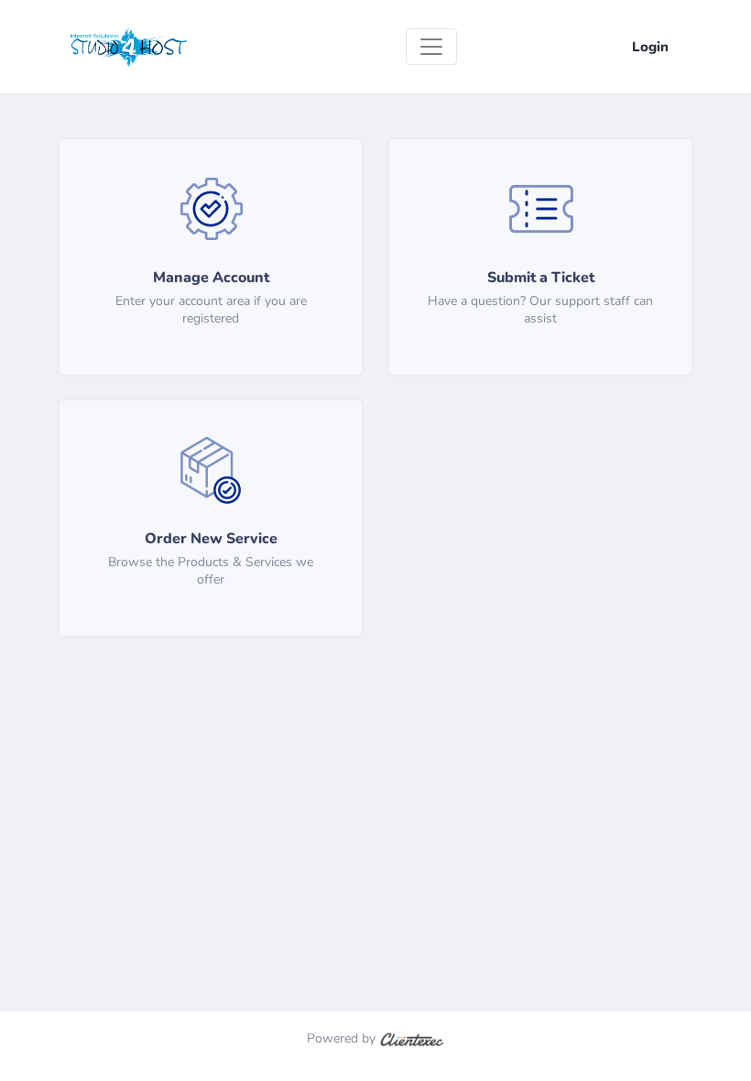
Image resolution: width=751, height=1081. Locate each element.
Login (650, 47)
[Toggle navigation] (431, 46)
